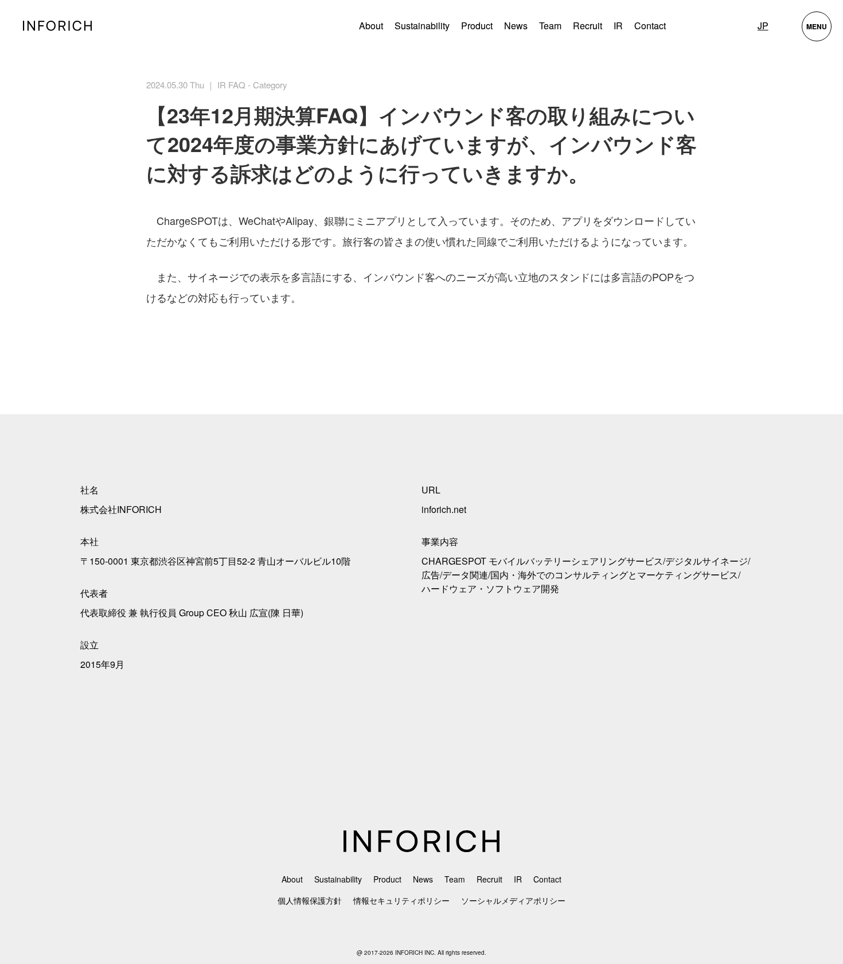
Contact (650, 25)
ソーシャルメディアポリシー (513, 900)
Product (387, 879)
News (516, 25)
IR (618, 25)
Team (550, 25)
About (371, 25)
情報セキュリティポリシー (401, 900)
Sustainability (422, 25)
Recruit (587, 25)
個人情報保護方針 (310, 900)
